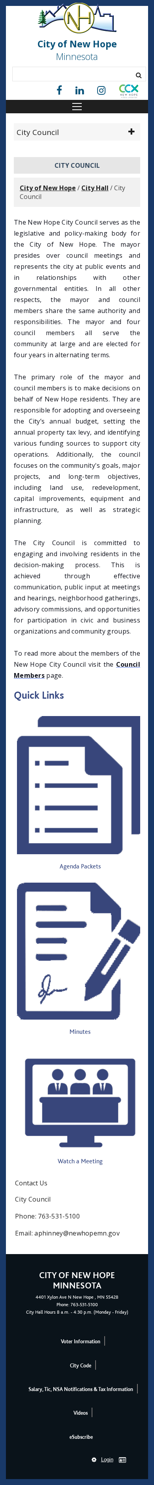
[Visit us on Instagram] (101, 91)
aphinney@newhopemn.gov (77, 1233)
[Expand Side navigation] (131, 132)
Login (107, 1459)
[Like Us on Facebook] (59, 91)
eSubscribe (81, 1437)
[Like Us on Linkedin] (79, 91)
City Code (80, 1366)
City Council (38, 132)
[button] (129, 92)
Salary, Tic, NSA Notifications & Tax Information (80, 1389)
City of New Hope (48, 188)
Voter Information (80, 1341)
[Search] (138, 75)
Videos (80, 1413)
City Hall (95, 188)
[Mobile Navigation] (77, 106)
